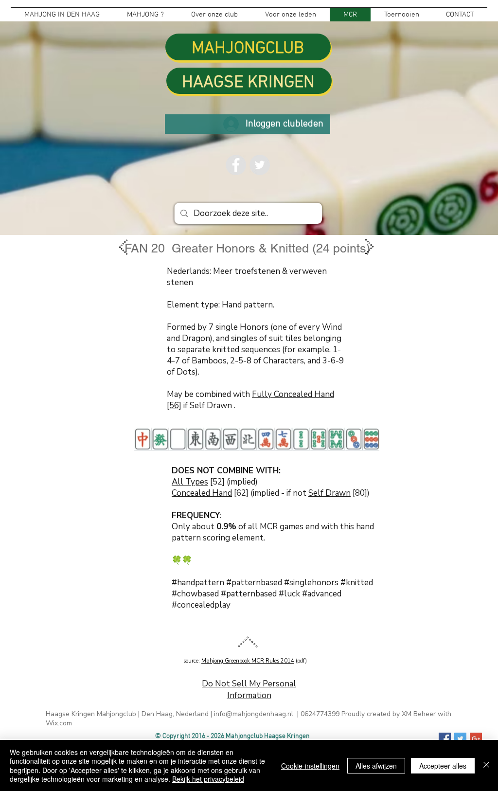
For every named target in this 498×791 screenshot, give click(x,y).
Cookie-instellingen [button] (310, 766)
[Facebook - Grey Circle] (236, 165)
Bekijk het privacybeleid (208, 779)
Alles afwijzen (376, 766)
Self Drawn (329, 493)
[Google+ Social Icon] (476, 739)
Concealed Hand (202, 493)
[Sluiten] (486, 765)
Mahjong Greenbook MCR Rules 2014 (247, 661)
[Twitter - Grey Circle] (259, 165)
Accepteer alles (442, 766)
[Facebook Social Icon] (445, 739)
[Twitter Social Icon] (460, 739)
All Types (190, 481)
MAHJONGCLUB (248, 48)
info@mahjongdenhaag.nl (253, 714)
